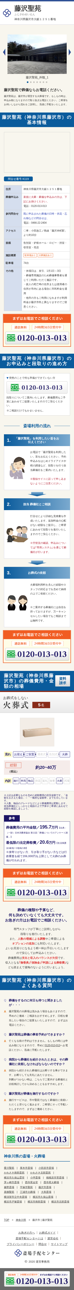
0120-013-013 (39, 206)
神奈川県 (21, 1219)
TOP (6, 1219)
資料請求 (62, 681)
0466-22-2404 (39, 222)
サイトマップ (59, 1244)
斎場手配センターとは (29, 1238)
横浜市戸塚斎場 (13, 1201)
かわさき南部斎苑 (14, 1172)
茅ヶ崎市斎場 (11, 1182)
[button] (70, 52)
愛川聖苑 (9, 1167)
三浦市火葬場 (27, 1191)
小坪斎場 (35, 1177)
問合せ (42, 1244)
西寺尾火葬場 (51, 1182)
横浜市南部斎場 (37, 1201)
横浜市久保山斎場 (43, 1196)
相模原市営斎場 (55, 1177)
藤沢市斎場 (44, 1187)
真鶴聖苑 (9, 1191)
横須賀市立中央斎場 (15, 1196)
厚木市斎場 (26, 1167)
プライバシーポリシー (20, 1244)
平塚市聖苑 (26, 1187)
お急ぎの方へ (26, 1232)
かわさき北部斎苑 (40, 1172)
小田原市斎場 (46, 1167)
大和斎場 (46, 1191)
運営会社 (52, 1238)
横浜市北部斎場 (60, 1201)
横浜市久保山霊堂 (14, 1177)
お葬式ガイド (47, 1232)
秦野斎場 (9, 1187)
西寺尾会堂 (31, 1182)
